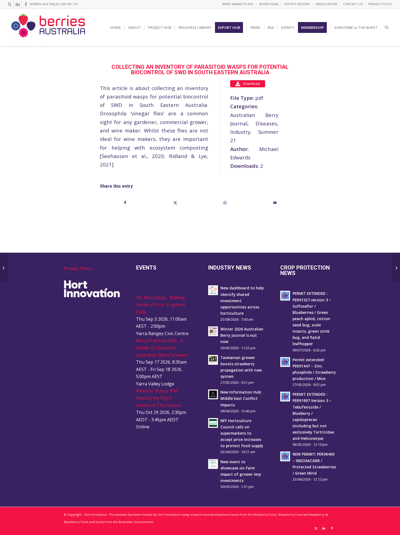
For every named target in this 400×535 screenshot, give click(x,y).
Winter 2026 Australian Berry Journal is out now (241, 335)
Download (251, 83)
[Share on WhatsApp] (225, 202)
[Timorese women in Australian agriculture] (4, 268)
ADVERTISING (269, 4)
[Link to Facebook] (26, 4)
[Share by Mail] (275, 202)
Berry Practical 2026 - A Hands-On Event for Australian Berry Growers (162, 348)
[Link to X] (9, 4)
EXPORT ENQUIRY (297, 4)
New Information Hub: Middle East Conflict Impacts (240, 398)
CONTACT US (353, 4)
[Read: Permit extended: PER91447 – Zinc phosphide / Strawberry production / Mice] (285, 362)
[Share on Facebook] (125, 202)
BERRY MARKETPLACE (237, 4)
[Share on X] (175, 202)
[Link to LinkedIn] (17, 4)
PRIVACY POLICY (380, 4)
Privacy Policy (77, 268)
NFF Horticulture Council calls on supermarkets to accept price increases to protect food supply (241, 433)
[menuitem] (237, 4)
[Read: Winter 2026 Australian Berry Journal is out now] (213, 331)
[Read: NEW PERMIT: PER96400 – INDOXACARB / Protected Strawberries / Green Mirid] (285, 456)
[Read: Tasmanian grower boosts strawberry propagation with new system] (213, 360)
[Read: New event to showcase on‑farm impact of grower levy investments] (213, 464)
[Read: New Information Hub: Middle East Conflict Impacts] (213, 394)
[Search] (386, 27)
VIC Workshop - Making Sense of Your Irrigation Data (160, 305)
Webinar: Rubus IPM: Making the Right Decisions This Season (159, 398)
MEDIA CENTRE (326, 4)
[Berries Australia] (49, 27)
